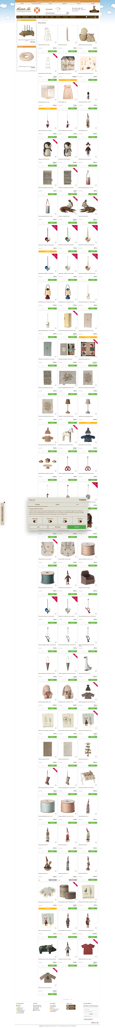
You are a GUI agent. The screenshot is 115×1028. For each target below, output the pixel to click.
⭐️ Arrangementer (53, 1010)
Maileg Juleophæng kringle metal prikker (66, 473)
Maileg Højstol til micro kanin (44, 44)
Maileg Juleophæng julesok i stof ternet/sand (67, 787)
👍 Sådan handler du (20, 1010)
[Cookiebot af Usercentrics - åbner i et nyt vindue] (80, 500)
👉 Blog (18, 16)
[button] (2, 514)
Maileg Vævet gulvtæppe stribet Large (46, 387)
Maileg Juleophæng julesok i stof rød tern (46, 787)
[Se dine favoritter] (86, 17)
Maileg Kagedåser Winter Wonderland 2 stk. (67, 901)
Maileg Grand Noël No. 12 (63, 873)
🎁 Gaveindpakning (37, 1005)
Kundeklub (93, 3)
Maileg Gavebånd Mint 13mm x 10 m (45, 816)
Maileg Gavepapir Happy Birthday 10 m (86, 73)
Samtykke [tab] (37, 504)
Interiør (42, 16)
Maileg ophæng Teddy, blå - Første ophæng (47, 330)
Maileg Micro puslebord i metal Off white (86, 787)
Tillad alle (76, 527)
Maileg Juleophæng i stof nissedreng (65, 130)
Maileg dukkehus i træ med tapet (65, 73)
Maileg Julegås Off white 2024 (84, 673)
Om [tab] (77, 504)
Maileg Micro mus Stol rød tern (44, 530)
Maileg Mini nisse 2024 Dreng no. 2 (65, 587)
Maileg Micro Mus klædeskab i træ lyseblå (46, 359)
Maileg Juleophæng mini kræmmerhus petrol (67, 673)
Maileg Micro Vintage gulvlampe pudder (66, 416)
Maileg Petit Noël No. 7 (83, 844)
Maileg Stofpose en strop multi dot (45, 559)
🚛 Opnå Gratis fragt (37, 1006)
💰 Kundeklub (52, 1005)
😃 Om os (52, 1007)
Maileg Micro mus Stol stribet (84, 587)
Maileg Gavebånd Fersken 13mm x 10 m (66, 816)
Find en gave (79, 3)
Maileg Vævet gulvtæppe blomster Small (66, 387)
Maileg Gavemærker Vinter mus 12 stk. (46, 902)
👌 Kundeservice (19, 1007)
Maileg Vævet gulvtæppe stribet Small (46, 187)
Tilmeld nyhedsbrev (88, 1019)
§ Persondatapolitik (20, 1012)
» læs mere (40, 48)
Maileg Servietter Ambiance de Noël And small (67, 730)
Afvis (38, 527)
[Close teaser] (4, 502)
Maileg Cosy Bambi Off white (64, 216)
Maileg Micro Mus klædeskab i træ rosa (86, 330)
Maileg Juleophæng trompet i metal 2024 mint (67, 644)
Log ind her (94, 11)
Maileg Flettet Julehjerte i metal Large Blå (46, 616)
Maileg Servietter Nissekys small (85, 730)
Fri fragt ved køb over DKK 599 (36, 3)
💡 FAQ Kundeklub (20, 1011)
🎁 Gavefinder (36, 1009)
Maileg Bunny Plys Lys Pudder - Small (66, 701)
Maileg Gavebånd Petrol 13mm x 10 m (46, 587)
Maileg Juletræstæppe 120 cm (84, 359)
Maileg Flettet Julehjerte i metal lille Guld (86, 244)
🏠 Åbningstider (53, 1006)
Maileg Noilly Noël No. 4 (83, 130)
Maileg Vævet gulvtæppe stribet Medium (66, 187)
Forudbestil (67, 79)
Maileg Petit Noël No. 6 (63, 844)
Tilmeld (91, 1014)
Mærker (46, 16)
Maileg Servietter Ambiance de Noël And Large (87, 901)
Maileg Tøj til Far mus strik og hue (85, 444)
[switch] (50, 521)
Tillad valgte (57, 527)
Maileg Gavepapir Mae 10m (64, 759)
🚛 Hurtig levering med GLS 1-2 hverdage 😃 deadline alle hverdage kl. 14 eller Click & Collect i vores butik (57, 1)
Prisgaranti (50, 3)
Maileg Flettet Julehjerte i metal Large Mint (67, 616)
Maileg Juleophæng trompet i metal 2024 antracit (86, 645)
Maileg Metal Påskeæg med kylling (85, 44)
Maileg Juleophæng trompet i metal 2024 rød (87, 616)
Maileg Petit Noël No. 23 (83, 873)
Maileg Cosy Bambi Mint (83, 216)
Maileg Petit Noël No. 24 (43, 873)
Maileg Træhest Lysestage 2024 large (66, 444)
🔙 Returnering (19, 1009)
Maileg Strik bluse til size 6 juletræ (45, 987)
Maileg (37, 16)
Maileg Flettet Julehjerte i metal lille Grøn (66, 244)
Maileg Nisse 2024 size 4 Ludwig (65, 959)
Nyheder (52, 16)
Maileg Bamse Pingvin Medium (64, 159)
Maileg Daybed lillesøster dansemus (65, 359)
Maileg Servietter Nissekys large (45, 930)
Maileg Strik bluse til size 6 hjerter (85, 959)
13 (71, 999)
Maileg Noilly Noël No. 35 (43, 844)
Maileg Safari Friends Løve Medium (85, 530)
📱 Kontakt (18, 1005)
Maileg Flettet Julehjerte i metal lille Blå (46, 273)
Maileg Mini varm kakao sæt (64, 530)
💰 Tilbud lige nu (25, 16)
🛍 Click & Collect (36, 1010)
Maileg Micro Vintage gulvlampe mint (86, 416)
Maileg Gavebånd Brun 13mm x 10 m (86, 559)
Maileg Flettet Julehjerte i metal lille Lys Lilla (87, 273)
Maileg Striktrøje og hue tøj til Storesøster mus (47, 444)
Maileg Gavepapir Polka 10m (44, 759)
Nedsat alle (20, 46)
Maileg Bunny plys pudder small (45, 701)
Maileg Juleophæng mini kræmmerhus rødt (47, 673)
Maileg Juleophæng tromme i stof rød (86, 187)
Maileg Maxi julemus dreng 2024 (85, 159)
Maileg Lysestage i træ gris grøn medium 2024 (47, 959)
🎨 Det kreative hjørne (54, 1009)
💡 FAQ (17, 1006)
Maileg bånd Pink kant (63, 44)
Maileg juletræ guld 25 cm (83, 759)
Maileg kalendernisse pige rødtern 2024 (86, 930)
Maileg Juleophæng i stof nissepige (45, 130)
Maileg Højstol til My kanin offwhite (45, 73)
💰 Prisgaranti (36, 1007)
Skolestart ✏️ (73, 16)
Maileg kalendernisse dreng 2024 (65, 930)
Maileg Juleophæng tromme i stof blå (45, 216)
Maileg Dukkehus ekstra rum (44, 102)
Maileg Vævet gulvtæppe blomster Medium (87, 387)
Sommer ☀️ (65, 16)
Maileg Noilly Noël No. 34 (83, 816)
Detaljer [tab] (57, 504)
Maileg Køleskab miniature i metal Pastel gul (67, 330)
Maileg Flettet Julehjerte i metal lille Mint (66, 273)
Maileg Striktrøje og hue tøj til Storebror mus (87, 701)
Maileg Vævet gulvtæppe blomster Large (46, 416)
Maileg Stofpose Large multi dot (65, 559)
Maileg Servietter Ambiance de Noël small (46, 730)
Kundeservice (64, 3)
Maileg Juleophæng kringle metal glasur (86, 473)
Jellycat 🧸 (58, 16)
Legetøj (32, 16)
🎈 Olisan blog (53, 1011)
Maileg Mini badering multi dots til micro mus (27, 66)
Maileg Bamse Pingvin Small (44, 159)
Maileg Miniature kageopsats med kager (46, 473)
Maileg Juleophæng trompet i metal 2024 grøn (47, 644)
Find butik (22, 3)
